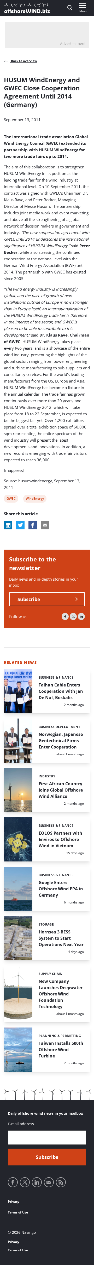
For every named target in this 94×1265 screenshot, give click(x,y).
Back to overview (23, 61)
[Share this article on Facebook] (32, 525)
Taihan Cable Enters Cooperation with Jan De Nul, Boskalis (61, 691)
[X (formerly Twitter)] (73, 616)
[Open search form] (70, 8)
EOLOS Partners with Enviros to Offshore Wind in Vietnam (60, 839)
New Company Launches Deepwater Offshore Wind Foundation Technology (61, 993)
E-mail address (21, 1123)
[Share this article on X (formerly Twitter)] (20, 525)
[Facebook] (65, 616)
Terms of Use (18, 1212)
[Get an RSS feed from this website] (61, 1182)
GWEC (11, 499)
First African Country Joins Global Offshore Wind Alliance (61, 790)
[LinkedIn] (81, 616)
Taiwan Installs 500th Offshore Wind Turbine (61, 1049)
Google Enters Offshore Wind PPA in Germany (61, 889)
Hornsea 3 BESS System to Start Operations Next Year (61, 938)
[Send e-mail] (49, 1182)
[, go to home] (27, 8)
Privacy (13, 1201)
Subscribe (28, 599)
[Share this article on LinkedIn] (8, 525)
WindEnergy (35, 499)
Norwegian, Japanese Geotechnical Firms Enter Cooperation (61, 740)
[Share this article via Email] (45, 525)
